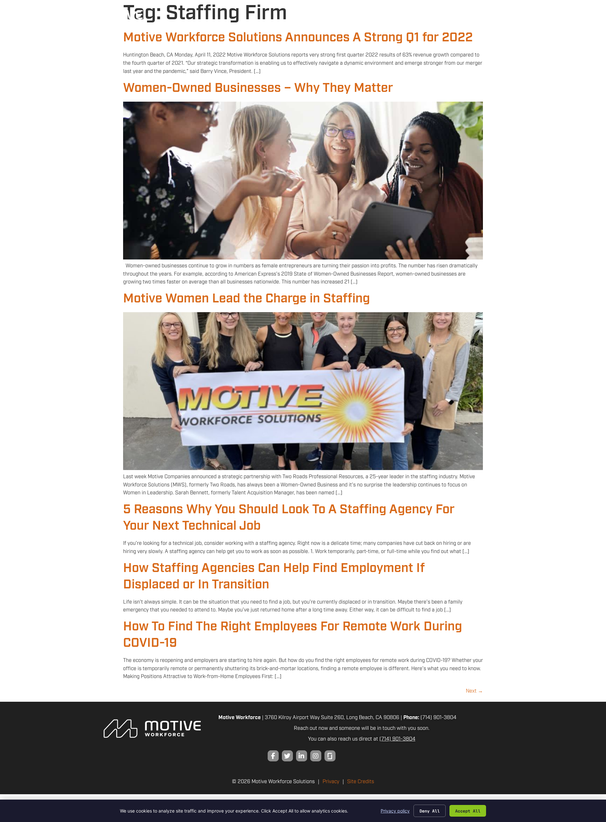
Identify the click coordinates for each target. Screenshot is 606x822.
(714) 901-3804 (438, 717)
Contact (513, 19)
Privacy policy (395, 810)
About (463, 19)
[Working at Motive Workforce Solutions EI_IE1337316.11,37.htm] (330, 755)
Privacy (331, 781)
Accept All (467, 810)
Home (356, 19)
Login (543, 19)
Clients (385, 19)
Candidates (425, 19)
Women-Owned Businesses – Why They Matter (258, 88)
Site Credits (360, 781)
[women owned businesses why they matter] (303, 258)
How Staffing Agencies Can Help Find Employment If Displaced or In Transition (274, 576)
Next (474, 691)
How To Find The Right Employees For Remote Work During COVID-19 (292, 635)
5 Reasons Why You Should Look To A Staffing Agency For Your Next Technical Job (288, 517)
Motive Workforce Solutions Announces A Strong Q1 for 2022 (298, 37)
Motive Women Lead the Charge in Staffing (246, 298)
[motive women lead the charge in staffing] (303, 468)
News (488, 19)
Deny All (429, 810)
